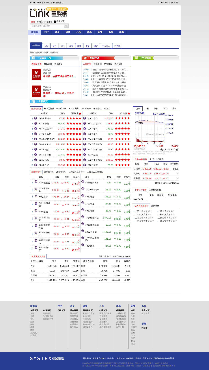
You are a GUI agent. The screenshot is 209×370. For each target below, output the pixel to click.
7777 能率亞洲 (95, 149)
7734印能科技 (92, 218)
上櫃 (147, 108)
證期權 (39, 52)
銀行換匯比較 (105, 327)
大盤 (46, 46)
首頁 (32, 52)
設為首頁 (60, 21)
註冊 (53, 3)
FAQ (104, 358)
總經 (96, 46)
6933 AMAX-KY (47, 139)
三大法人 (106, 46)
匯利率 (134, 327)
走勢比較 (120, 327)
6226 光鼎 (44, 160)
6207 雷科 (93, 129)
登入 (48, 3)
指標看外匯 (104, 324)
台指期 (137, 169)
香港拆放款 (121, 319)
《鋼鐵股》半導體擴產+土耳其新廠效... (109, 92)
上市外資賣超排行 (143, 214)
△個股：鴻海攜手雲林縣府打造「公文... (109, 69)
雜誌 (133, 344)
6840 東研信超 (95, 139)
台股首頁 (36, 45)
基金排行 (74, 319)
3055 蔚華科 (45, 155)
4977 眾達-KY (46, 129)
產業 (88, 46)
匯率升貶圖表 (105, 313)
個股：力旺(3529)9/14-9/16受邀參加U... (109, 95)
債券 (133, 324)
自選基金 (74, 324)
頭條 (133, 313)
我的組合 (74, 327)
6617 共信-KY (95, 123)
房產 (133, 333)
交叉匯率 (103, 319)
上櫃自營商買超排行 (167, 218)
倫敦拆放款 (121, 316)
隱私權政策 (148, 358)
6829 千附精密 (95, 160)
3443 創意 (44, 149)
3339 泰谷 (93, 134)
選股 (71, 46)
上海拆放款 (121, 322)
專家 (133, 338)
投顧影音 (145, 313)
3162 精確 (93, 165)
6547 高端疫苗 (95, 144)
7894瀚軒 (43, 197)
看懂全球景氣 (89, 313)
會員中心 (59, 3)
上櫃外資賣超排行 (166, 214)
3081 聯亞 (93, 118)
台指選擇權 (48, 316)
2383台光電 (91, 232)
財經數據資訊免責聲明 (164, 358)
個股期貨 (47, 313)
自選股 (117, 46)
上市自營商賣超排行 (144, 221)
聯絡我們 (111, 358)
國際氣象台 (88, 327)
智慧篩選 (74, 316)
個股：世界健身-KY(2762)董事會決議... (109, 79)
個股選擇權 (48, 319)
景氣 (174, 108)
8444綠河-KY (91, 183)
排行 (63, 46)
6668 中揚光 (45, 118)
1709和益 (90, 204)
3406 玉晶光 (45, 134)
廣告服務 (121, 358)
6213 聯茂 (44, 123)
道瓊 (133, 335)
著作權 (138, 358)
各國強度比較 (89, 324)
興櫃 (79, 46)
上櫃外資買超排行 (166, 211)
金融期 (137, 178)
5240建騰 (43, 212)
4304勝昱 (90, 246)
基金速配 (74, 313)
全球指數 (87, 316)
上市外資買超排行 (143, 211)
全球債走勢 (121, 313)
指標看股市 (88, 322)
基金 (133, 319)
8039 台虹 (44, 165)
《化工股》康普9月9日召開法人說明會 (108, 82)
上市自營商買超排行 (144, 218)
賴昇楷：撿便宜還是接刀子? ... (59, 76)
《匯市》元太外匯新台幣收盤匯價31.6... (109, 89)
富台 (165, 108)
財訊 (133, 341)
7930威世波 (44, 183)
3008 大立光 (45, 144)
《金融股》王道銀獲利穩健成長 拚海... (108, 73)
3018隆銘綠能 (92, 225)
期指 (156, 108)
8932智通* (90, 197)
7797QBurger (92, 190)
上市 (138, 109)
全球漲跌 (87, 319)
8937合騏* (90, 211)
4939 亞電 (93, 155)
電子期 (137, 173)
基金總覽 (74, 322)
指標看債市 (121, 324)
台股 (46, 52)
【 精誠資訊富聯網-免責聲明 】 (163, 366)
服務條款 (130, 358)
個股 (54, 46)
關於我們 (87, 358)
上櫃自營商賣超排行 (167, 221)
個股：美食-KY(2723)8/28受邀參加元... (109, 76)
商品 (133, 330)
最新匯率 (103, 316)
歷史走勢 (103, 322)
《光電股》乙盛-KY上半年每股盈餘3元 (108, 85)
